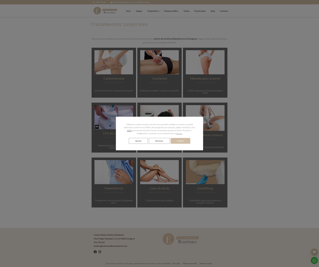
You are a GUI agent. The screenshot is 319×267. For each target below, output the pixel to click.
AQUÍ (129, 130)
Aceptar (180, 141)
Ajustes (179, 133)
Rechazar (159, 141)
